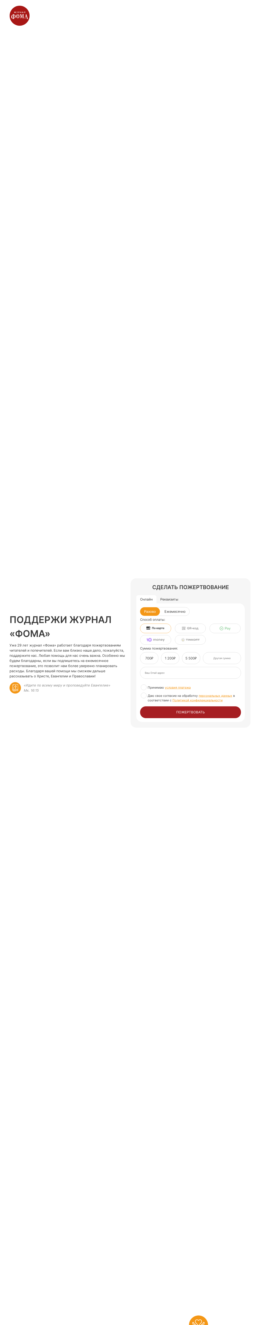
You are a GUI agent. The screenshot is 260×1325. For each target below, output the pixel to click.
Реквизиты (169, 599)
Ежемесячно (175, 612)
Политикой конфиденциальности (197, 700)
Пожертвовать (190, 712)
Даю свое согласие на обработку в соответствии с (191, 698)
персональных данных (215, 696)
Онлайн (146, 599)
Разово (150, 612)
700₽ (149, 658)
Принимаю (169, 687)
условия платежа (178, 687)
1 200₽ (170, 658)
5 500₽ (191, 658)
